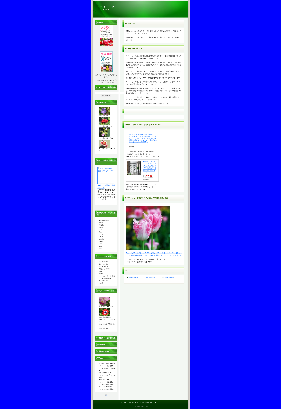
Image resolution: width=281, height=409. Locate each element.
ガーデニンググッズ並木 (134, 125)
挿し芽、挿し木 (103, 266)
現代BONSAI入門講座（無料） (107, 325)
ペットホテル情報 (168, 277)
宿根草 (101, 227)
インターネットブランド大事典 (107, 376)
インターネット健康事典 (106, 384)
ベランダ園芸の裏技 (105, 278)
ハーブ (101, 241)
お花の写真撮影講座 (105, 317)
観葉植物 (101, 239)
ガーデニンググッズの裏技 (107, 276)
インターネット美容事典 (106, 382)
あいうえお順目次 (104, 220)
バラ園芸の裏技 (103, 262)
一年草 (101, 222)
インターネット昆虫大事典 (107, 363)
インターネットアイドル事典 (107, 369)
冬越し (101, 271)
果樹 (100, 246)
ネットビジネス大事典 (105, 386)
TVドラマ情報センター (106, 373)
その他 (101, 283)
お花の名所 (101, 344)
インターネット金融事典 (106, 389)
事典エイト (101, 358)
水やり (101, 273)
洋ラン (101, 234)
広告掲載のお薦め (103, 351)
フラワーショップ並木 (133, 198)
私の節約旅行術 (133, 277)
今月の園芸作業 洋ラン (106, 138)
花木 (100, 232)
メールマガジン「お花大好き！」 (107, 321)
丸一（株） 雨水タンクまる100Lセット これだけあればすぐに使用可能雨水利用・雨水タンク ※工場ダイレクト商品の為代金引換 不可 (150, 167)
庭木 (100, 244)
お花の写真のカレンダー (106, 306)
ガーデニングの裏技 (104, 256)
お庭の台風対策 (103, 115)
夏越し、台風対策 (104, 269)
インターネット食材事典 (106, 366)
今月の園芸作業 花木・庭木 (107, 150)
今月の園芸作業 (103, 281)
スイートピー (108, 7)
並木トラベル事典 (104, 379)
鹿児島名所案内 (150, 277)
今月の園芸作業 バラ (105, 126)
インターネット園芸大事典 (106, 87)
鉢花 (100, 230)
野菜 (100, 248)
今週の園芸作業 (103, 328)
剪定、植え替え (103, 264)
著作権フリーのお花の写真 (106, 338)
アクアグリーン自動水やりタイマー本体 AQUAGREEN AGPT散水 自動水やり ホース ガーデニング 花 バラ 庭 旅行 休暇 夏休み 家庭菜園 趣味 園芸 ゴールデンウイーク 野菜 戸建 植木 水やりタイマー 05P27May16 (143, 138)
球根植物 (101, 225)
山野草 (101, 237)
